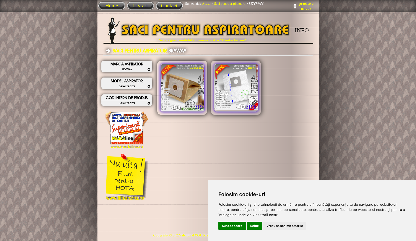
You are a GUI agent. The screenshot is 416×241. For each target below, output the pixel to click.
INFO (302, 30)
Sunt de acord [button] (232, 226)
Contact (169, 5)
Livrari (140, 5)
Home (111, 5)
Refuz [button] (254, 226)
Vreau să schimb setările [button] (284, 226)
